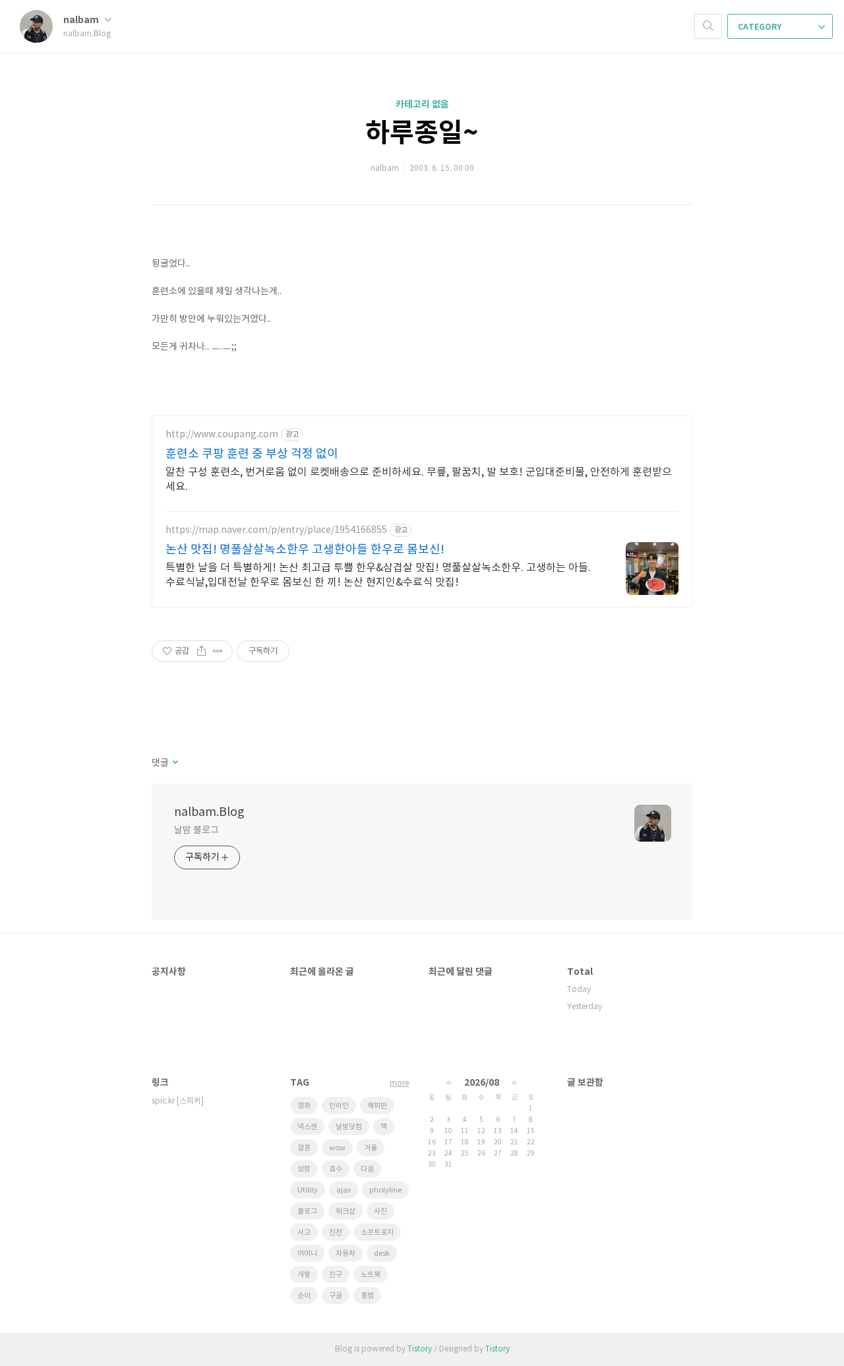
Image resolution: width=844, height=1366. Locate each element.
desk (382, 1253)
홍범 (367, 1295)
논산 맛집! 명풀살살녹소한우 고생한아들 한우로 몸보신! (305, 550)
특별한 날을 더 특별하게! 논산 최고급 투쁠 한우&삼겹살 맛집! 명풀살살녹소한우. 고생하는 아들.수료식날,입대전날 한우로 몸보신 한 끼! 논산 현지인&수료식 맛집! (378, 575)
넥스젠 (307, 1127)
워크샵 (345, 1211)
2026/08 (481, 1082)
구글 (335, 1295)
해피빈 (377, 1106)
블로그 (307, 1211)
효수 (335, 1169)
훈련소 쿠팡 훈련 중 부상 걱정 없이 (252, 454)
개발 (304, 1274)
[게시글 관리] (218, 651)
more (399, 1083)
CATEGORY (760, 27)
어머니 (307, 1253)
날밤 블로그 (196, 830)
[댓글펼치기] (174, 763)
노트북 (370, 1274)
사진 (380, 1211)
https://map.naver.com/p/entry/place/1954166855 (276, 530)
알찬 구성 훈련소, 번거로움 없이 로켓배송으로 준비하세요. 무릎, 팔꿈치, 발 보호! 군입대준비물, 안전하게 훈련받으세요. (419, 479)
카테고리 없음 (422, 104)
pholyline (385, 1190)
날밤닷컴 (349, 1127)
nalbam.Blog (209, 812)
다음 (367, 1169)
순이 (304, 1295)
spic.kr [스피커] (178, 1101)
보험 (304, 1169)
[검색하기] (708, 26)
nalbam (82, 20)
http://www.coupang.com (222, 434)
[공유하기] (201, 651)
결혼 (304, 1148)
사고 (304, 1232)
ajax (343, 1190)
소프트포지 (377, 1232)
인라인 (339, 1106)
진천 (335, 1232)
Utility (307, 1190)
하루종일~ (422, 133)
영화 (304, 1106)
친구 (335, 1274)
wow (337, 1148)
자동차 (345, 1253)
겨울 (370, 1148)
